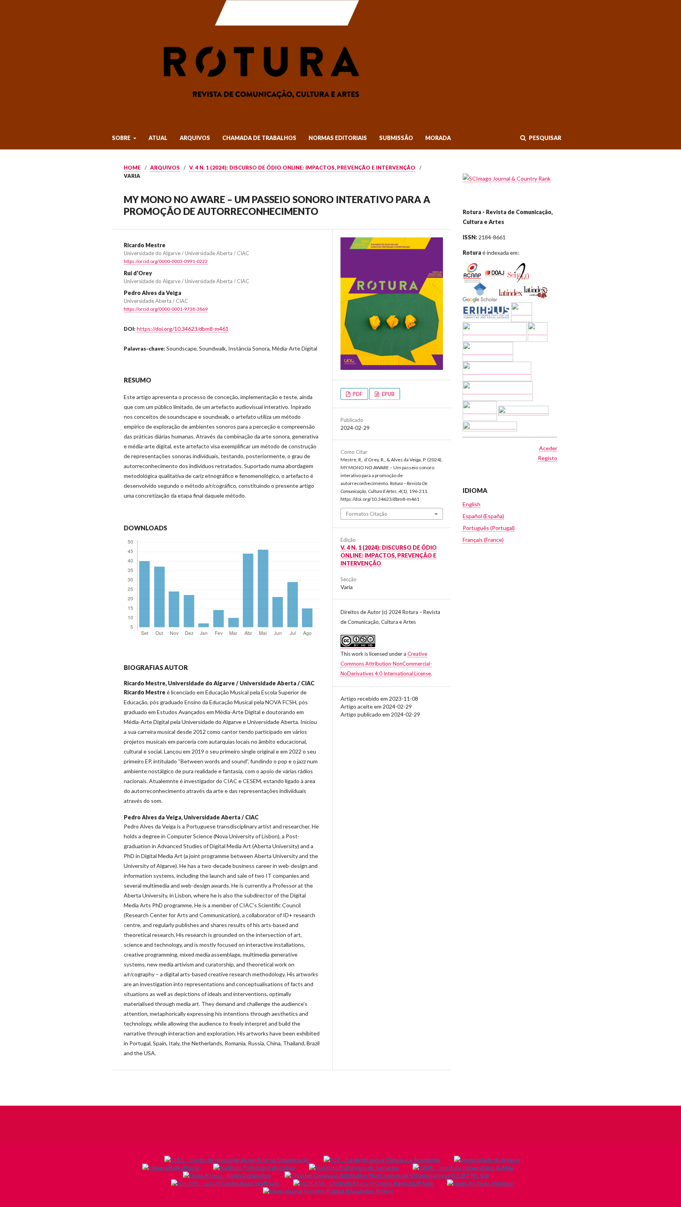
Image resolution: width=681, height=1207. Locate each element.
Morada (438, 137)
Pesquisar (544, 137)
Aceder (548, 448)
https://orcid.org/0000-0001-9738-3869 (166, 309)
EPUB (387, 394)
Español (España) (483, 516)
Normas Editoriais (338, 137)
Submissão (396, 137)
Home (132, 167)
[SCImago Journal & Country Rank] (507, 178)
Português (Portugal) (489, 527)
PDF (357, 394)
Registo (547, 458)
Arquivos (195, 137)
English (471, 504)
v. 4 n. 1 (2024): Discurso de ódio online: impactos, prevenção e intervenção (302, 167)
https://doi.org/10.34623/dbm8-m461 (183, 328)
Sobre (122, 137)
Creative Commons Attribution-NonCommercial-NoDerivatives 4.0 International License (386, 664)
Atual (158, 137)
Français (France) (483, 539)
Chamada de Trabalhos (259, 137)
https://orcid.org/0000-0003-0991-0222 (166, 261)
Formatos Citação (366, 514)
